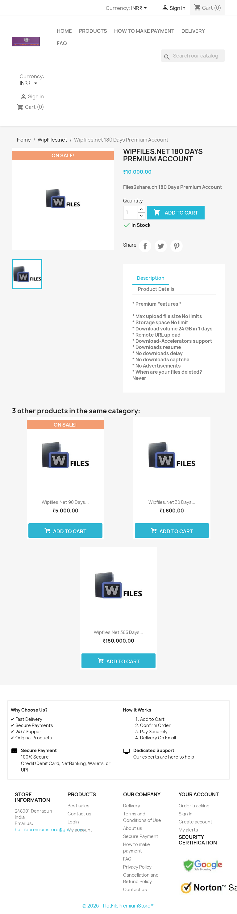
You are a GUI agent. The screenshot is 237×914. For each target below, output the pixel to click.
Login (73, 822)
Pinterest (176, 246)
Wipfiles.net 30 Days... (171, 502)
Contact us (79, 814)
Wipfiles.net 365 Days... (118, 632)
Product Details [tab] (156, 289)
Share (145, 246)
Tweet (161, 246)
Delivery (193, 31)
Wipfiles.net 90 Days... (65, 502)
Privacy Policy (137, 867)
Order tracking (194, 806)
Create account (195, 822)
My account (80, 830)
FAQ (62, 43)
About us (132, 828)
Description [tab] (150, 278)
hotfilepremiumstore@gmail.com (49, 829)
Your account (199, 794)
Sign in (186, 814)
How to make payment (144, 31)
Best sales (78, 806)
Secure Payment (140, 836)
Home (64, 31)
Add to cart (175, 212)
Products (93, 31)
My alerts (188, 830)
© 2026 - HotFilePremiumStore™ (118, 906)
